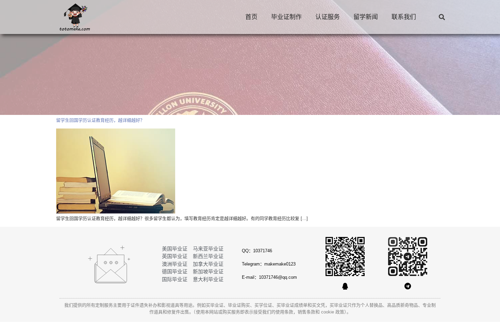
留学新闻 (365, 17)
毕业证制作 (286, 17)
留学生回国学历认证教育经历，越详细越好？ (100, 120)
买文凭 (318, 305)
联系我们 (403, 17)
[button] (441, 17)
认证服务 (327, 17)
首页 (251, 17)
